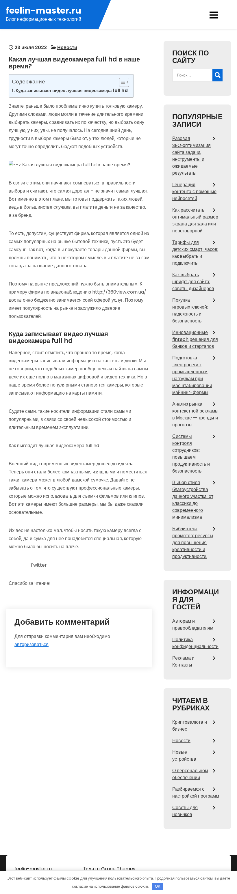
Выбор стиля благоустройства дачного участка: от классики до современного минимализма (192, 499)
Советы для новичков (185, 811)
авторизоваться (31, 644)
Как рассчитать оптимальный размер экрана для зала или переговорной (195, 220)
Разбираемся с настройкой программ (195, 792)
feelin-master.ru (43, 10)
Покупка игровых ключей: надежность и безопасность (190, 310)
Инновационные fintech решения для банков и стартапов (195, 339)
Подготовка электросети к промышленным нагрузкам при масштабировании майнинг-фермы (192, 375)
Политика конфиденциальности (195, 643)
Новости (67, 47)
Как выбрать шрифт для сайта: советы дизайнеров (193, 281)
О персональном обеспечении (190, 774)
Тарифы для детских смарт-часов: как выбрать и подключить (195, 252)
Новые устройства (184, 755)
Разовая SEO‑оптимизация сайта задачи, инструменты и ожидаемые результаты (191, 155)
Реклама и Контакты (183, 661)
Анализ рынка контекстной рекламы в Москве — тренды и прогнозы (195, 414)
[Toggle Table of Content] (121, 82)
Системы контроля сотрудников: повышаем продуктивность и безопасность (191, 453)
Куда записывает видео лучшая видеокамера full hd (72, 90)
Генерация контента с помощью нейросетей (194, 191)
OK (157, 886)
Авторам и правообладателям (192, 624)
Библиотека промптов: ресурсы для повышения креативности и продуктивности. (192, 542)
